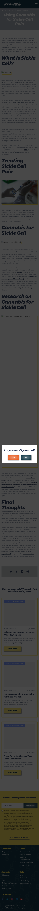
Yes (13, 457)
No (26, 457)
